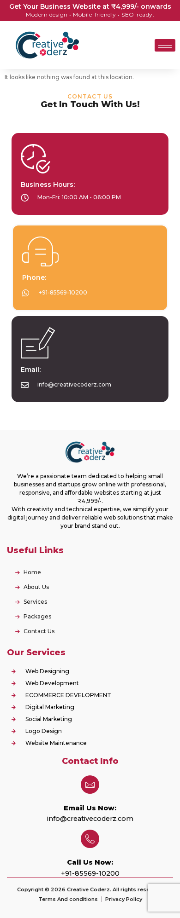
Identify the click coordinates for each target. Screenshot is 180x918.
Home (32, 572)
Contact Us (39, 631)
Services (35, 601)
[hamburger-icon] (165, 45)
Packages (37, 616)
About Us (36, 586)
